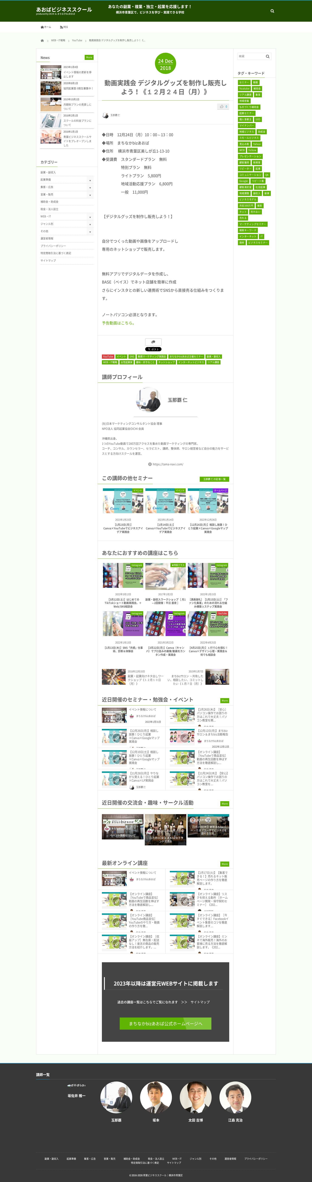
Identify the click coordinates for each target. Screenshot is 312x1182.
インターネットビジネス (191, 362)
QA (267, 175)
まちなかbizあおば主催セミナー (186, 356)
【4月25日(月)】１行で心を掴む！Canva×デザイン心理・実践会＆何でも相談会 (208, 651)
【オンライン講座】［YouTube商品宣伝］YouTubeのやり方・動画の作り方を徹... (144, 920)
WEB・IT (46, 216)
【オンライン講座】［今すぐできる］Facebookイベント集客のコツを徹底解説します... (213, 920)
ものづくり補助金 (249, 107)
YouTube (108, 356)
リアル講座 (213, 362)
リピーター (245, 168)
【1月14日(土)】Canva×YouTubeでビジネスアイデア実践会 (166, 528)
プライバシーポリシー (53, 246)
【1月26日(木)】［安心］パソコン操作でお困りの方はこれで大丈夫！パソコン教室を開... (212, 714)
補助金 (257, 88)
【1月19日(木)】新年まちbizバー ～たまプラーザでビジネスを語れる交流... (208, 830)
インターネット (247, 236)
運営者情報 (47, 238)
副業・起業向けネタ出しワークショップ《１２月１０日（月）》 (146, 680)
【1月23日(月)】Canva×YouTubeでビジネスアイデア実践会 (123, 528)
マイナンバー (246, 125)
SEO (258, 119)
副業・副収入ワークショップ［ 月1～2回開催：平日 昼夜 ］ (165, 601)
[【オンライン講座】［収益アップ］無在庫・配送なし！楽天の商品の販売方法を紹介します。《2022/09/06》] (114, 942)
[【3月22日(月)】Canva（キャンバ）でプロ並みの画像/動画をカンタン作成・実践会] (165, 634)
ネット (243, 212)
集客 (258, 94)
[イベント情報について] (114, 715)
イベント (121, 356)
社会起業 (260, 187)
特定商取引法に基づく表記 (56, 253)
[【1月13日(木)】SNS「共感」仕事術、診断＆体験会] (123, 634)
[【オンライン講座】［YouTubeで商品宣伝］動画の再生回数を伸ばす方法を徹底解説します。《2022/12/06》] (182, 757)
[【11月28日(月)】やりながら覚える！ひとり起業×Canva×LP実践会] (114, 778)
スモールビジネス (249, 138)
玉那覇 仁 (115, 115)
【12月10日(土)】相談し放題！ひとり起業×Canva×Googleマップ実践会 (144, 757)
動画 (255, 82)
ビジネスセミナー (258, 242)
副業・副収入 (214, 356)
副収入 (256, 193)
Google (243, 181)
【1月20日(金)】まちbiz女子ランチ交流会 (165, 839)
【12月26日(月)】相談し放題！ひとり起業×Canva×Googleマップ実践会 (208, 528)
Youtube (244, 88)
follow (252, 150)
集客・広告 (47, 187)
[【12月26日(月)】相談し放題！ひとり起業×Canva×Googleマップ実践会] (208, 509)
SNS (132, 356)
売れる (243, 218)
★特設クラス (178, 565)
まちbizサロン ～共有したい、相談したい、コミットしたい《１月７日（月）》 (185, 680)
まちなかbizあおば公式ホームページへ (165, 1023)
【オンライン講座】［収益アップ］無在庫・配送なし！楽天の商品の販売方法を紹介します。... (144, 941)
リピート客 (258, 181)
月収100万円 (246, 205)
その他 (44, 231)
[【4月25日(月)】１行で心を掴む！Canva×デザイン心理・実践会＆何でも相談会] (208, 634)
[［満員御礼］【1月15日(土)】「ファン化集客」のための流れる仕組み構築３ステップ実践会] (208, 586)
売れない (255, 212)
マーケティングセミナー (252, 224)
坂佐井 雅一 (203, 820)
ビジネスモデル (247, 199)
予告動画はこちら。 (119, 323)
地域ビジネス (246, 131)
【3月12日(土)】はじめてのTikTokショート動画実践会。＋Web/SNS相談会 (123, 603)
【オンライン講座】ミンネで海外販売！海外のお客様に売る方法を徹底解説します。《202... (212, 941)
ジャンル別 (47, 224)
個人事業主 (245, 119)
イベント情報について (142, 709)
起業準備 (46, 179)
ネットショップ (166, 362)
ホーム (47, 27)
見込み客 (244, 144)
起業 (258, 168)
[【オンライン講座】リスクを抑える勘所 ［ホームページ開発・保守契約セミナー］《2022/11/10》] (182, 899)
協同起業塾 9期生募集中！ (78, 88)
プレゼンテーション (250, 156)
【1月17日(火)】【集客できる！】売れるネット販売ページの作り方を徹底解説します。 (212, 877)
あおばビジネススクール (64, 9)
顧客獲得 (244, 162)
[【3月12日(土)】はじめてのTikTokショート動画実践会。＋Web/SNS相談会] (123, 586)
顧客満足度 (245, 187)
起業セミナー (246, 113)
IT (261, 236)
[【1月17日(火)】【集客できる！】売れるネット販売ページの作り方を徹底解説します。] (182, 878)
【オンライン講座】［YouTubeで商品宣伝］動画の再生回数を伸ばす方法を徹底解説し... (212, 757)
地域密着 (244, 101)
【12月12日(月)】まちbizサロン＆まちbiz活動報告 (212, 732)
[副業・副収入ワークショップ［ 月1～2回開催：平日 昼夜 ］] (165, 588)
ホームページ (220, 490)
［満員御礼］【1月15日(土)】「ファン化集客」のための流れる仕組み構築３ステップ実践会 (208, 603)
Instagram (137, 565)
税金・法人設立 (49, 209)
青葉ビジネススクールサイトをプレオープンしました (77, 141)
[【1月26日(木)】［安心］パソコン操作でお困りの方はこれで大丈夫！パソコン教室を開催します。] (182, 715)
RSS (65, 27)
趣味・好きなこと (145, 362)
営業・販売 (47, 194)
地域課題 (244, 193)
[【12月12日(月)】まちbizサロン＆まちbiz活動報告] (182, 736)
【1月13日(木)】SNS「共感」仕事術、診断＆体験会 (123, 649)
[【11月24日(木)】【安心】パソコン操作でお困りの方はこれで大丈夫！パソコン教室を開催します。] (182, 778)
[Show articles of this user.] (134, 399)
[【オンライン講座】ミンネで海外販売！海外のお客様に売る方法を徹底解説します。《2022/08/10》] (182, 942)
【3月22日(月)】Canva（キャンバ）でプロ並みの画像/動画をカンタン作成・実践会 (165, 651)
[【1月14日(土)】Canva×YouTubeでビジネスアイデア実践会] (165, 509)
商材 (241, 242)
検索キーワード (247, 230)
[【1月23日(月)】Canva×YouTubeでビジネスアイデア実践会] (123, 509)
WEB (242, 150)
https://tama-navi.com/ (168, 464)
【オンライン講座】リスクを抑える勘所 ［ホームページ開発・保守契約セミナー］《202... (212, 899)
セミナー (244, 82)
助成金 (261, 131)
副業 (266, 193)
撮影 (259, 205)
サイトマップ (200, 1002)
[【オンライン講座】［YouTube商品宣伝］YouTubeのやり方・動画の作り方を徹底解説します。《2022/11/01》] (114, 920)
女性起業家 (126, 362)
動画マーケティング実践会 (152, 356)
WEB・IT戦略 (110, 362)
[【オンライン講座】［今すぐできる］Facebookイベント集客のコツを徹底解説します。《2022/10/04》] (182, 920)
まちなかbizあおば (146, 716)
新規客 (256, 162)
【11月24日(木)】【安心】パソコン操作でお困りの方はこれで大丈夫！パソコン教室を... (213, 778)
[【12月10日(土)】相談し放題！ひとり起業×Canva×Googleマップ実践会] (114, 757)
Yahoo (257, 144)
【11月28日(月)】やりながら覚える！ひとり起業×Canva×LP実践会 (144, 776)
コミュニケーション (250, 175)
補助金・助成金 (49, 202)
